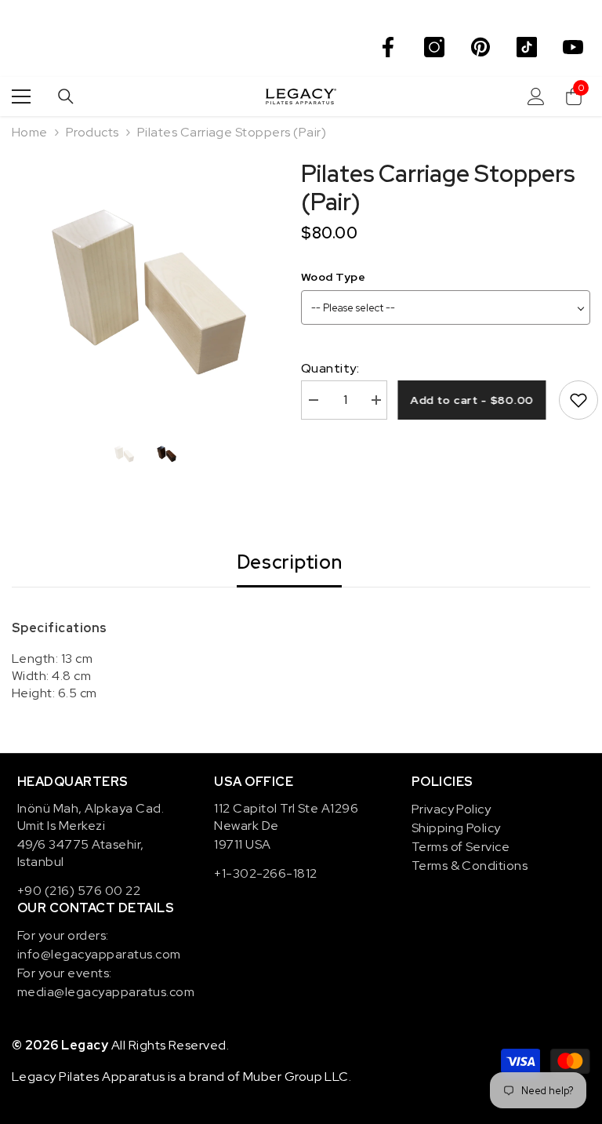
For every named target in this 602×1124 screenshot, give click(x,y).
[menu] (21, 96)
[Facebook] (388, 47)
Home (30, 132)
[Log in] (536, 96)
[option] (144, 292)
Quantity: (330, 368)
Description (290, 562)
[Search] (65, 96)
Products (92, 132)
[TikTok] (527, 47)
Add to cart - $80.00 (476, 400)
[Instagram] (434, 47)
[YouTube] (573, 47)
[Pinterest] (480, 47)
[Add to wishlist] (578, 400)
